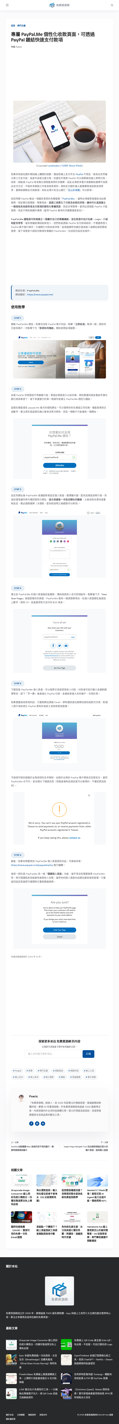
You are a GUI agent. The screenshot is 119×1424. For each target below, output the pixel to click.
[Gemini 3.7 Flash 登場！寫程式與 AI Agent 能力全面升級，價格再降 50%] (97, 1180)
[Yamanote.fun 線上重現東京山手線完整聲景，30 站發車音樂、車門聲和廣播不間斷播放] (97, 1217)
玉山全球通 (74, 190)
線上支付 (18, 1077)
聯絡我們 (32, 1415)
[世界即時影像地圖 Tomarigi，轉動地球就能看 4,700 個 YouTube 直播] (66, 1378)
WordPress (103, 1415)
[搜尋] (112, 5)
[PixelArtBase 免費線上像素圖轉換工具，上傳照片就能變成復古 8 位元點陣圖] (11, 1378)
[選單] (7, 5)
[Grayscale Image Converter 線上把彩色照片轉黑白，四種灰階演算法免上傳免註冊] (21, 1180)
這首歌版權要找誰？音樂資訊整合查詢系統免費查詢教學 (72, 1194)
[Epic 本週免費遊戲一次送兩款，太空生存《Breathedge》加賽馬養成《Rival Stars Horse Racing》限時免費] (11, 1359)
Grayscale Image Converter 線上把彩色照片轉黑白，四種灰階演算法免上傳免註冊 (21, 1197)
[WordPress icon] (43, 1123)
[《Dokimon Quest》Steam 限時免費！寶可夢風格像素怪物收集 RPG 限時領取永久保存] (66, 1393)
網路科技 (73, 1070)
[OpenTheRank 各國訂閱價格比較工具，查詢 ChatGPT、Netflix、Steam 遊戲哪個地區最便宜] (66, 1359)
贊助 (62, 1077)
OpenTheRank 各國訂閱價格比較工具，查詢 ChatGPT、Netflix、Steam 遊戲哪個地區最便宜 (93, 1359)
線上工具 (89, 1070)
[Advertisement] (59, 74)
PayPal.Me (68, 198)
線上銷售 (49, 1077)
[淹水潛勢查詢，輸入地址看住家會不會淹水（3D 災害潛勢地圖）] (46, 1180)
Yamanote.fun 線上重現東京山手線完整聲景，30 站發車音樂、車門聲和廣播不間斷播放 (97, 1233)
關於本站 (9, 1415)
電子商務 (91, 1077)
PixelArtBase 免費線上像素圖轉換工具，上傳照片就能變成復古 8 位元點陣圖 (38, 1378)
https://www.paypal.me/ (40, 294)
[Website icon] (37, 1123)
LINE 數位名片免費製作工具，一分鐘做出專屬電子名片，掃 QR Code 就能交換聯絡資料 (38, 1393)
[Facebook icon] (31, 1123)
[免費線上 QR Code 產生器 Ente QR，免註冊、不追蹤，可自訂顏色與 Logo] (66, 1344)
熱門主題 (21, 25)
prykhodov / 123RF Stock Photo (65, 165)
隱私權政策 (10, 1419)
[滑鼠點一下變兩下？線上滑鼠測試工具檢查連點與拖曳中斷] (46, 1217)
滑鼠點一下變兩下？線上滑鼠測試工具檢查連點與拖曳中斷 (46, 1230)
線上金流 (33, 1077)
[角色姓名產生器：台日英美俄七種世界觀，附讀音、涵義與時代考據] (72, 1217)
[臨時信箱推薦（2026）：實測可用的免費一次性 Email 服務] (21, 1217)
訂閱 (88, 1053)
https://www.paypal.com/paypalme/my (32, 865)
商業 (29, 1070)
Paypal (17, 1070)
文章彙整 (21, 1415)
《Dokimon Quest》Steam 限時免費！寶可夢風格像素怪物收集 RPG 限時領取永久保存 (93, 1393)
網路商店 (58, 1070)
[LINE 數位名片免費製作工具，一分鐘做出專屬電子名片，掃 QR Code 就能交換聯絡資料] (11, 1393)
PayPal (79, 174)
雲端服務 (75, 1077)
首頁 (13, 25)
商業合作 (43, 1415)
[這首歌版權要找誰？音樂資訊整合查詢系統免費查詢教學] (72, 1180)
